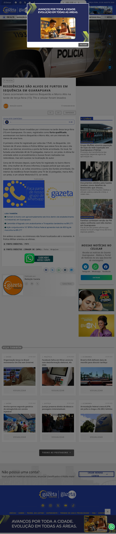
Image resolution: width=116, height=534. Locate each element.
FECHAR (83, 45)
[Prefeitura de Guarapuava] (58, 22)
